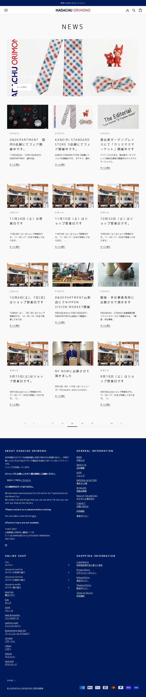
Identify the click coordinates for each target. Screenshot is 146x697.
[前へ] (25, 423)
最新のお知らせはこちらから (73, 3)
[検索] (133, 10)
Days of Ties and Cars (87, 497)
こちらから (26, 480)
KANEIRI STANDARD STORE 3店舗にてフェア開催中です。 (73, 144)
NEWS (81, 459)
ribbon (8, 647)
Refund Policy (83, 579)
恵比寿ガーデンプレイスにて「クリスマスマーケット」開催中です (117, 144)
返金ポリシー (83, 515)
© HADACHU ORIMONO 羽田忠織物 (25, 688)
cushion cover (13, 624)
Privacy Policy (87, 571)
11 (52, 423)
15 (92, 423)
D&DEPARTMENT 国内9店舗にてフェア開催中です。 (27, 144)
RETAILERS (82, 489)
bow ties (10, 593)
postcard (11, 663)
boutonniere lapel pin (17, 632)
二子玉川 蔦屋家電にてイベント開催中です (49, 77)
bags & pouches (12, 616)
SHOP (81, 474)
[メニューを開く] (6, 10)
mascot (10, 655)
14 (82, 423)
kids (8, 601)
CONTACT (83, 505)
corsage (10, 640)
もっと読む (22, 87)
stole (9, 609)
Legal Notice (90, 563)
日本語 (10, 680)
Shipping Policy (84, 587)
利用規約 (81, 511)
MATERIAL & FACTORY (87, 482)
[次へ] (121, 423)
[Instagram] (6, 545)
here (34, 516)
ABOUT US (81, 466)
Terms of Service (85, 594)
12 (62, 423)
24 (111, 423)
